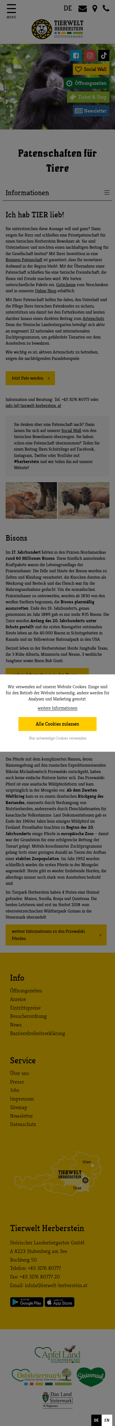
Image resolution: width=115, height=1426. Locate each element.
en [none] (106, 1420)
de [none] (96, 1420)
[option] (107, 1420)
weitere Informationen (57, 708)
